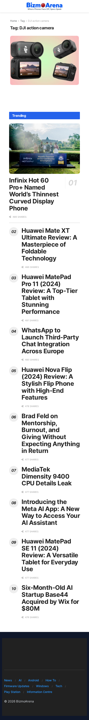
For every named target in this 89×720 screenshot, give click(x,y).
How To (51, 680)
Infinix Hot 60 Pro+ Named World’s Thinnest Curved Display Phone (34, 194)
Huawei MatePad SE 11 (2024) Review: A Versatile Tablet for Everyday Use (50, 555)
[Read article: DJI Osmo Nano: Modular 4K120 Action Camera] (44, 60)
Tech (58, 686)
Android (33, 680)
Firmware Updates (16, 686)
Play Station (12, 692)
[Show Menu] (6, 6)
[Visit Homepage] (44, 6)
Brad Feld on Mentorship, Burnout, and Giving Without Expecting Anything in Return (51, 433)
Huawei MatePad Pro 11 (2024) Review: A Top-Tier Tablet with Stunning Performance (49, 294)
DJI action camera (38, 20)
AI (20, 680)
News (8, 680)
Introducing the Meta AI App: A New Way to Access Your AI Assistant (51, 512)
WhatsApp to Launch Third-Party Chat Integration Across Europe (50, 340)
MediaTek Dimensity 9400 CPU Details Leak (46, 476)
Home (13, 20)
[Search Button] (83, 6)
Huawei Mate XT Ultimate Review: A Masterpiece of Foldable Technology (49, 244)
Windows (42, 686)
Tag (22, 20)
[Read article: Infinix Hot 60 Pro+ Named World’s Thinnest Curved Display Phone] (44, 148)
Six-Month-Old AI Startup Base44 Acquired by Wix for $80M (50, 598)
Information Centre (39, 692)
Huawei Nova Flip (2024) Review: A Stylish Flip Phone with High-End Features (48, 383)
